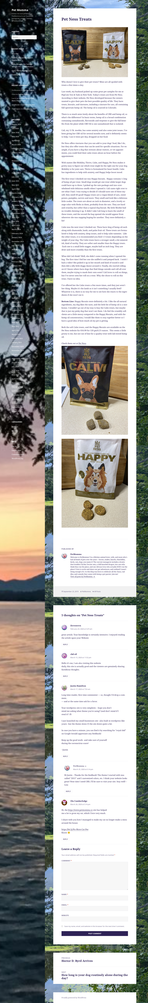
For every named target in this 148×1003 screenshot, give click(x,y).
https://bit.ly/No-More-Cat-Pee (75, 829)
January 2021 (17, 342)
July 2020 (15, 367)
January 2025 (17, 201)
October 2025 (17, 165)
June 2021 (15, 322)
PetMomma (86, 591)
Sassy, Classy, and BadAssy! (22, 71)
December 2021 (18, 314)
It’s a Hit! (15, 54)
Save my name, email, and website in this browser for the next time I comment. (94, 926)
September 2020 (18, 359)
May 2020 (15, 375)
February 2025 (17, 197)
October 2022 (17, 278)
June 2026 (15, 132)
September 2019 (18, 407)
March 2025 (16, 193)
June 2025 (15, 181)
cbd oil (73, 654)
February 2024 (17, 233)
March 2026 (16, 145)
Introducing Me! (28, 105)
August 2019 (16, 411)
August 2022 (16, 286)
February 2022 (17, 306)
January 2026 (17, 153)
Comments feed (18, 454)
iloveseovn (75, 625)
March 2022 (16, 302)
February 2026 (17, 149)
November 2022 (18, 274)
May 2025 (15, 185)
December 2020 (18, 346)
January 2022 (17, 310)
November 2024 (18, 209)
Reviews (15, 431)
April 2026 (16, 140)
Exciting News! (17, 75)
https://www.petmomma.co (80, 810)
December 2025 (18, 157)
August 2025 (16, 173)
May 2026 (15, 136)
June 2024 (15, 217)
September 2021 (18, 318)
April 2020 (16, 379)
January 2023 (17, 266)
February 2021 (17, 338)
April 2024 (16, 225)
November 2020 (18, 350)
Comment (67, 861)
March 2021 (16, 334)
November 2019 (18, 399)
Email (65, 905)
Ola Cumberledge (78, 801)
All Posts (15, 427)
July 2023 (15, 245)
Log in (14, 446)
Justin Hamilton (78, 686)
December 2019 (18, 395)
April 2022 (16, 298)
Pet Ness (82, 343)
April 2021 (16, 330)
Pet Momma (20, 10)
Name (65, 894)
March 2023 (16, 258)
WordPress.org (17, 458)
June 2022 (15, 290)
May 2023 (15, 250)
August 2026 (16, 124)
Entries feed (16, 450)
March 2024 (16, 229)
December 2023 (18, 241)
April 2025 (16, 189)
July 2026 (15, 128)
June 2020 (15, 371)
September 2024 (18, 213)
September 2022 (18, 282)
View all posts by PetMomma (81, 576)
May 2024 (15, 221)
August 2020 (16, 363)
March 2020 (16, 383)
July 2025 (15, 177)
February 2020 (17, 387)
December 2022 (18, 270)
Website (65, 915)
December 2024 (18, 205)
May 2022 (15, 294)
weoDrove (16, 105)
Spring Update (28, 90)
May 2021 (15, 326)
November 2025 (18, 161)
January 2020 (17, 391)
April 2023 (16, 254)
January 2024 (17, 237)
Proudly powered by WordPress (74, 998)
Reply (65, 644)
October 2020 (17, 354)
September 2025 (18, 169)
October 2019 (17, 403)
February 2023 (17, 262)
